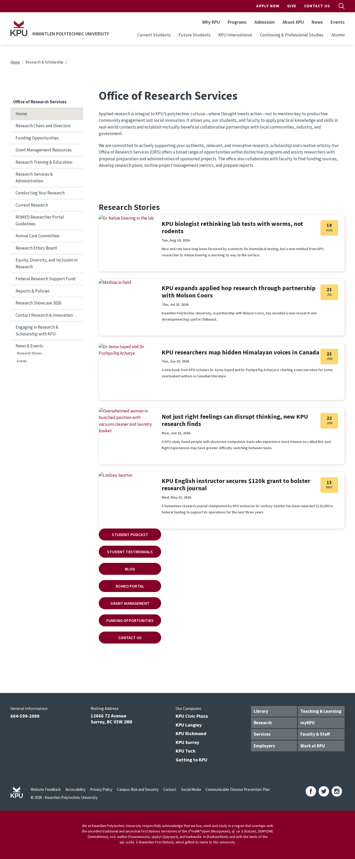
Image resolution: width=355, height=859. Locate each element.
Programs (237, 22)
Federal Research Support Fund (46, 279)
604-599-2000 (25, 716)
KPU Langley (189, 725)
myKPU (307, 723)
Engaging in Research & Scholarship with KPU (37, 330)
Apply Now (267, 5)
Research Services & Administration (34, 177)
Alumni (338, 35)
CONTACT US (130, 637)
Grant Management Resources (44, 150)
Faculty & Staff (315, 734)
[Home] (18, 28)
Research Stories (29, 353)
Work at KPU (312, 746)
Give (291, 5)
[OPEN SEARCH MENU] (341, 6)
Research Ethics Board (36, 248)
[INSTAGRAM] (337, 791)
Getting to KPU (191, 760)
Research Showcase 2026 (38, 303)
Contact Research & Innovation (44, 315)
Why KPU (211, 22)
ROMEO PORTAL (130, 586)
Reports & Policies (33, 291)
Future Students (195, 35)
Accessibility (75, 789)
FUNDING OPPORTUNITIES (130, 620)
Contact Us (317, 5)
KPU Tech (185, 751)
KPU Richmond (191, 733)
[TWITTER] (324, 791)
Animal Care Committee (38, 236)
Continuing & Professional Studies (292, 35)
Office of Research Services (40, 102)
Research (263, 723)
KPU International (235, 35)
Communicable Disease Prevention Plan (238, 789)
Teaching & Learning (320, 711)
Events (338, 22)
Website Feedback (46, 789)
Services (262, 734)
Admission (264, 22)
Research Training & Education (44, 162)
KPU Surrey (187, 742)
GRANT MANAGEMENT (129, 603)
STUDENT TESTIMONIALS (130, 551)
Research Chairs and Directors (43, 126)
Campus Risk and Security (138, 789)
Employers (264, 746)
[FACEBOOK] (311, 791)
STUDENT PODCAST (130, 534)
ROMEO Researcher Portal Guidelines (40, 220)
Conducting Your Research (40, 193)
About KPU (293, 22)
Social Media (191, 789)
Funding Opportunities (37, 138)
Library (261, 711)
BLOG (130, 568)
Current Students (154, 35)
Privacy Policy (101, 789)
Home (15, 62)
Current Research (32, 205)
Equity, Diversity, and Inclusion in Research (46, 263)
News (317, 22)
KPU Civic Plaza (192, 716)
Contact (169, 789)
